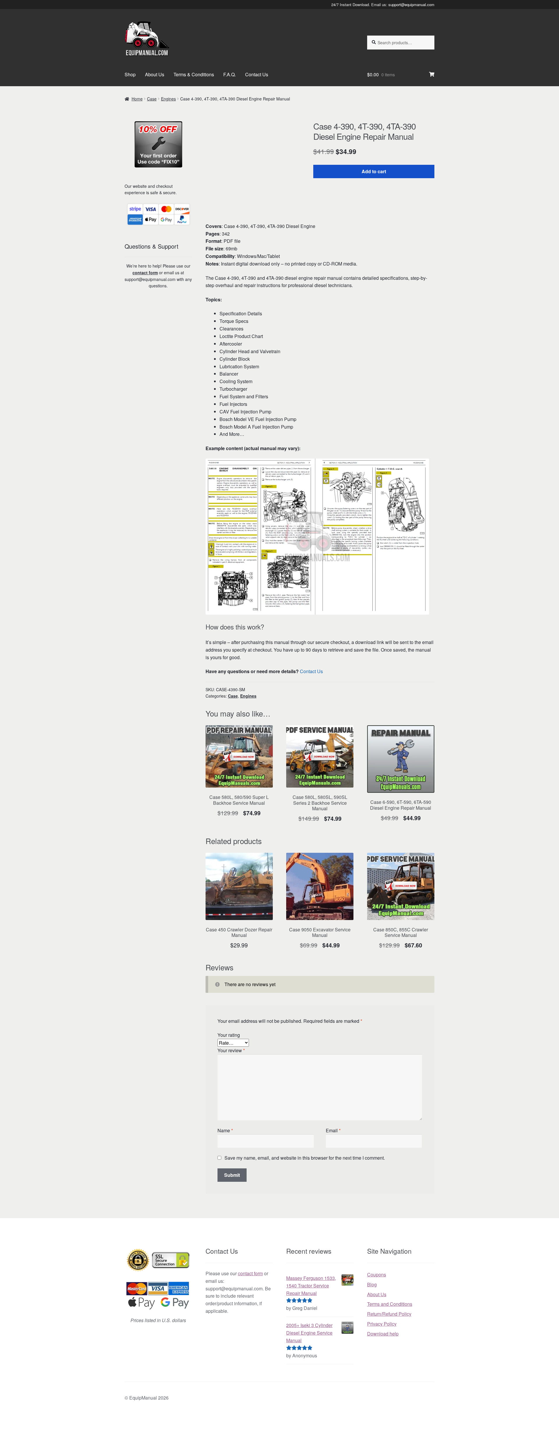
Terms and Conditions (389, 1304)
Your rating (228, 1035)
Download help (383, 1333)
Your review (231, 1050)
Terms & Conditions (194, 74)
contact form (145, 272)
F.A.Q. (229, 74)
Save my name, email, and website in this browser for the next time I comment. (304, 1157)
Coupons (376, 1274)
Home (137, 99)
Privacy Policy (382, 1323)
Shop (130, 74)
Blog (372, 1284)
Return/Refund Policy (389, 1313)
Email (333, 1130)
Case (152, 99)
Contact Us (256, 74)
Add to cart (374, 171)
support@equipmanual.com (411, 4)
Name (225, 1130)
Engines (168, 99)
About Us (154, 74)
